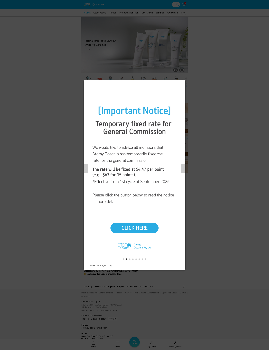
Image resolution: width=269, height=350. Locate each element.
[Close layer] (181, 265)
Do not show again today (101, 265)
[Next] (183, 168)
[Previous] (86, 168)
